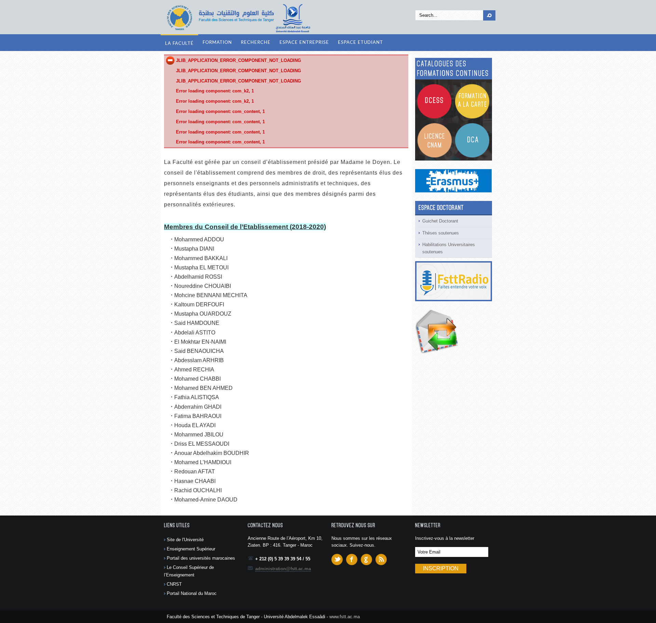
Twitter (337, 559)
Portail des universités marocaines (201, 558)
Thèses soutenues (440, 233)
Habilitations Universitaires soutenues (448, 248)
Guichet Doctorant (440, 221)
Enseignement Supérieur (191, 548)
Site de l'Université (185, 539)
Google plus (366, 559)
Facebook (351, 559)
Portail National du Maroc (192, 593)
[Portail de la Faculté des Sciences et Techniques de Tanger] (237, 18)
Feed (381, 559)
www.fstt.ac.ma (344, 616)
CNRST (174, 584)
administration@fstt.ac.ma (283, 568)
